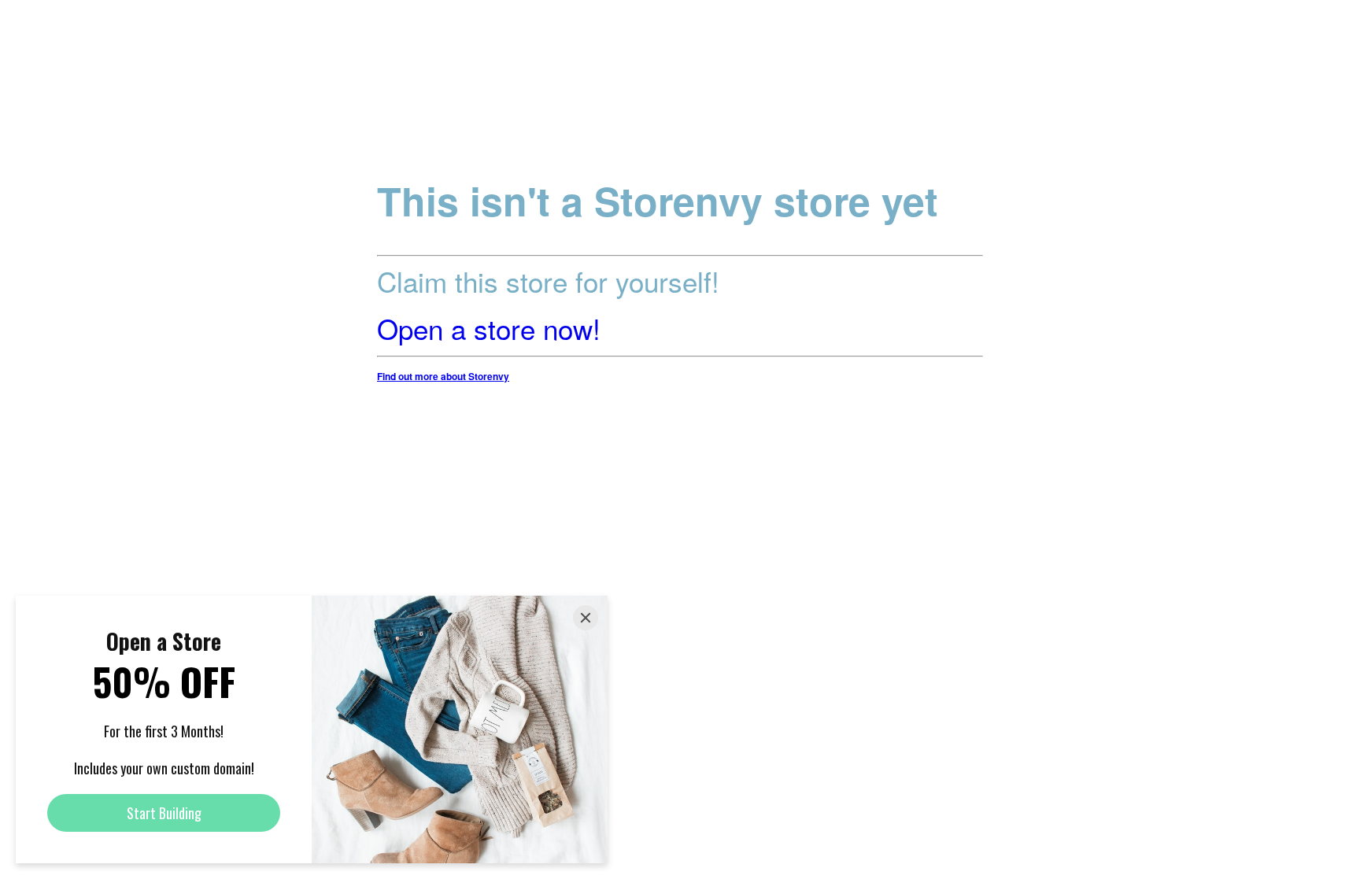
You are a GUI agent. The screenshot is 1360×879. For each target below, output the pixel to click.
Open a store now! (489, 328)
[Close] (585, 617)
